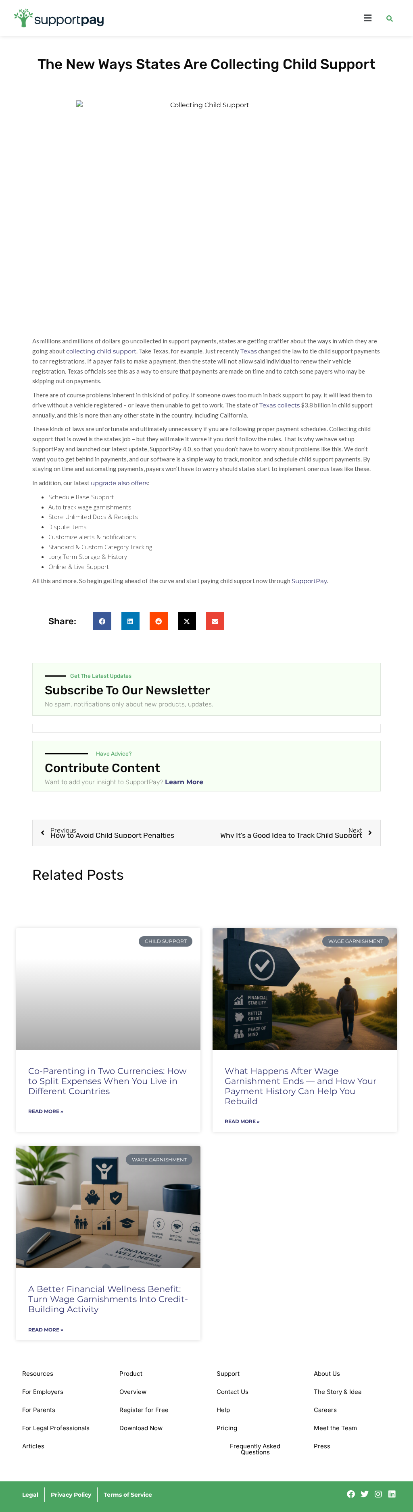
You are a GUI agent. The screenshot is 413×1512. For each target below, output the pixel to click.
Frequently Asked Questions (255, 1449)
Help (223, 1410)
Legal (30, 1494)
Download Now (141, 1428)
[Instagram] (378, 1494)
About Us (327, 1373)
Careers (325, 1410)
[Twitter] (364, 1494)
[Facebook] (351, 1494)
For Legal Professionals (56, 1428)
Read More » (45, 1111)
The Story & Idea (337, 1392)
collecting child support (101, 351)
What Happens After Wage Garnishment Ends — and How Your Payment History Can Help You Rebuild (300, 1086)
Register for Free (144, 1410)
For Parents (38, 1410)
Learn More (184, 782)
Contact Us (232, 1392)
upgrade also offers (119, 483)
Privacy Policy (71, 1494)
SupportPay (309, 581)
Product (130, 1373)
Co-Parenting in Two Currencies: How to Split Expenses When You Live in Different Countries (107, 1081)
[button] (258, 18)
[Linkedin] (392, 1494)
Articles (33, 1446)
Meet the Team (335, 1428)
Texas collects (279, 405)
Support (228, 1373)
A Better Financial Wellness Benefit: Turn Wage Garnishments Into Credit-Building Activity (108, 1299)
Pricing (227, 1428)
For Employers (42, 1392)
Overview (132, 1392)
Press (322, 1446)
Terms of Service (128, 1494)
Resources (37, 1373)
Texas (248, 351)
